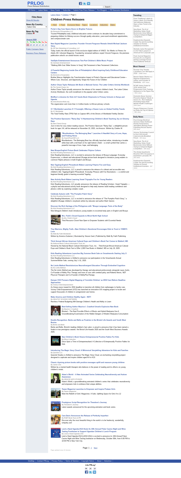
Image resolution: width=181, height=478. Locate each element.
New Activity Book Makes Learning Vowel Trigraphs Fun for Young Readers (81, 179)
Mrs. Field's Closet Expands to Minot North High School (85, 216)
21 (28, 45)
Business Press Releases (36, 53)
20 (31, 45)
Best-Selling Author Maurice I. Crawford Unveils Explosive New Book (90, 307)
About (99, 461)
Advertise (107, 461)
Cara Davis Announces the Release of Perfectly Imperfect (85, 416)
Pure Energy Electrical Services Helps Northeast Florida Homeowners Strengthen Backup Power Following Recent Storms (143, 123)
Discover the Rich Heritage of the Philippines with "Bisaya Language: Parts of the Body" (87, 206)
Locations (93, 25)
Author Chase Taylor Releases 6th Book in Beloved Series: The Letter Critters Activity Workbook (90, 85)
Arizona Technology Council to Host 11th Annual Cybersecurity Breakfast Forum (144, 135)
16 (43, 45)
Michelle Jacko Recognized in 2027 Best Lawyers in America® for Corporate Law (144, 51)
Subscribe (66, 10)
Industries (104, 25)
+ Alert (54, 25)
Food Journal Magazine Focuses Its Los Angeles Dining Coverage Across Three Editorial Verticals (142, 59)
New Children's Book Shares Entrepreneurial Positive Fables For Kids (90, 337)
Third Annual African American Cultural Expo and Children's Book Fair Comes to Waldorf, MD (89, 241)
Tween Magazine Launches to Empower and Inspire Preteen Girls (88, 389)
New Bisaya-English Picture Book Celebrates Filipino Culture (76, 150)
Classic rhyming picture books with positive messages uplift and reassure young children (88, 362)
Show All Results (32, 20)
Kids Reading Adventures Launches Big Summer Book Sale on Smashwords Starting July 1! (89, 253)
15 (46, 45)
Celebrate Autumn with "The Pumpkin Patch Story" (72, 194)
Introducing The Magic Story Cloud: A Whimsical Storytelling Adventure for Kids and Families (89, 350)
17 (40, 45)
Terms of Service (72, 461)
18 (37, 45)
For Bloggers (102, 10)
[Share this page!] (84, 4)
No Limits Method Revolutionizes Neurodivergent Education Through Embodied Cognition (88, 265)
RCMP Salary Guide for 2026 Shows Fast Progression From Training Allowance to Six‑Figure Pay (144, 88)
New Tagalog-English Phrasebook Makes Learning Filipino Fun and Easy (81, 165)
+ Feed (62, 25)
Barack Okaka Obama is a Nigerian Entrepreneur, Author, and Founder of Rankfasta (143, 79)
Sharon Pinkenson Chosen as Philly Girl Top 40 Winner (143, 109)
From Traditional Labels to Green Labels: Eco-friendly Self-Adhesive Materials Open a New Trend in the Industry (143, 22)
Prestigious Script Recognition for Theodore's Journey (84, 402)
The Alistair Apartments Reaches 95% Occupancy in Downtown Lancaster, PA (144, 154)
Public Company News (35, 49)
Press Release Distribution (38, 6)
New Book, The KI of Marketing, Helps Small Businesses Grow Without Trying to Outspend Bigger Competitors (143, 33)
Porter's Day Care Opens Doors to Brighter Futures (71, 29)
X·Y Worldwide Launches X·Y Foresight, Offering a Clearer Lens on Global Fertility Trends (88, 109)
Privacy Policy (57, 461)
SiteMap (31, 461)
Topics (84, 25)
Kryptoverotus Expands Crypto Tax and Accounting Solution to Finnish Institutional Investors (143, 43)
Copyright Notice (87, 461)
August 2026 (32, 40)
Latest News (43, 10)
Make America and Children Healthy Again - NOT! (71, 297)
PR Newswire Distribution (119, 10)
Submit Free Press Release (83, 10)
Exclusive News (74, 25)
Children (29, 34)
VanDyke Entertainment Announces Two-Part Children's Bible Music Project (82, 61)
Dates (113, 25)
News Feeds (55, 10)
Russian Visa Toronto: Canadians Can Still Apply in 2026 (144, 71)
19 (34, 45)
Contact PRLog (43, 461)
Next (95, 448)
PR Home (31, 10)
